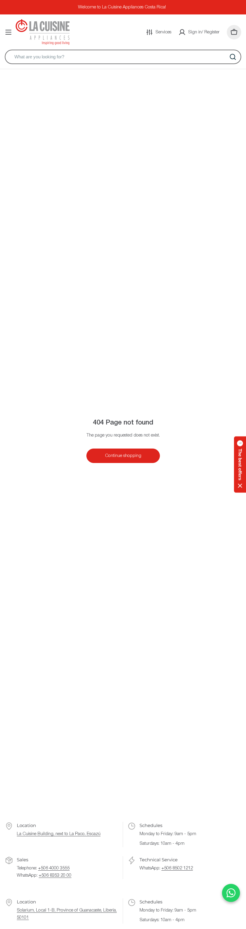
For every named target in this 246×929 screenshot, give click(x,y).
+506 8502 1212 (177, 868)
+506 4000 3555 (54, 868)
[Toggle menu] (8, 32)
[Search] (232, 56)
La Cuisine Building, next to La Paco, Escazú (58, 834)
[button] (240, 465)
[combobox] (123, 57)
